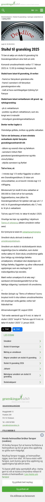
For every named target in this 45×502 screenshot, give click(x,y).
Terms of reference (9, 223)
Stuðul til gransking (19, 17)
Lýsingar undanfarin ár (35, 17)
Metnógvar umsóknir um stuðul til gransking (17, 375)
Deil (7, 329)
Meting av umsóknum (12, 352)
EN (36, 10)
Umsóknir (7, 341)
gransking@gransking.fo (10, 425)
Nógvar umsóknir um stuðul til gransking (20, 357)
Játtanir (7, 369)
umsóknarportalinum (10, 241)
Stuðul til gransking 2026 (14, 363)
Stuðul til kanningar (12, 346)
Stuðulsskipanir (6, 17)
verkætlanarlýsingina (31, 232)
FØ (32, 10)
